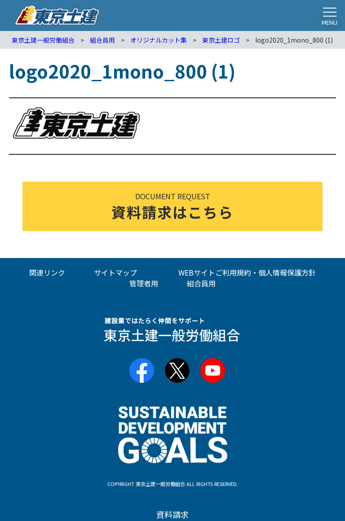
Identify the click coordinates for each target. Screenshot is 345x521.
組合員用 (201, 283)
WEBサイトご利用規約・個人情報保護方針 (247, 272)
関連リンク (47, 272)
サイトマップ (115, 272)
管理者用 (143, 283)
